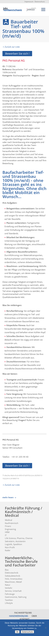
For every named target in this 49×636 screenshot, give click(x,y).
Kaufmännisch (11, 523)
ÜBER (34, 616)
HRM (7, 532)
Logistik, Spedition (13, 544)
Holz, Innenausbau (13, 578)
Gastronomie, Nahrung (15, 597)
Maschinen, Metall (13, 581)
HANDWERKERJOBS (18, 616)
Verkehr (8, 588)
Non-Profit (10, 547)
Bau (7, 569)
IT (6, 535)
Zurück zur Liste (12, 46)
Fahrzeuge (10, 594)
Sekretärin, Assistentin (15, 541)
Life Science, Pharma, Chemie (18, 538)
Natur (7, 584)
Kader (7, 550)
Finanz (8, 526)
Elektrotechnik (11, 572)
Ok (17, 632)
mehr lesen (8, 497)
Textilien (9, 600)
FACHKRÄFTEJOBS (23, 612)
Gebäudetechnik (12, 575)
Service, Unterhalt (13, 591)
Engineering (10, 529)
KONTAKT (24, 619)
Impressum (28, 1)
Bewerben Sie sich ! (17, 53)
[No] (45, 627)
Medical (8, 520)
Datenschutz (40, 1)
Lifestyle (9, 603)
